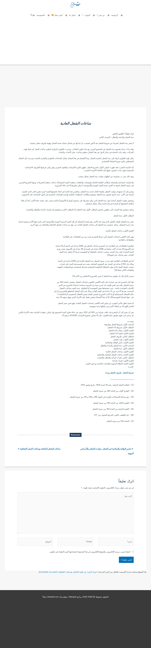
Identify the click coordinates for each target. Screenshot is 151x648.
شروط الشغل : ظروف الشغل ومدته (119, 372)
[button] (31, 15)
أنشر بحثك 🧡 (56, 15)
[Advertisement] (75, 89)
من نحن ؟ (101, 15)
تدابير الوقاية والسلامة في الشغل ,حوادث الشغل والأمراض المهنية (106, 449)
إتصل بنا (72, 15)
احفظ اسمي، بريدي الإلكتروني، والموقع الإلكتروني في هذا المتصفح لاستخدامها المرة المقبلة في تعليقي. (89, 552)
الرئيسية (114, 15)
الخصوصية (41, 15)
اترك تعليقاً (129, 134)
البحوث (87, 15)
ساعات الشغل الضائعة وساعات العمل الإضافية (39, 448)
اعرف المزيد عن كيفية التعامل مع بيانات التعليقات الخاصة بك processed (68, 572)
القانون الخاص (118, 134)
